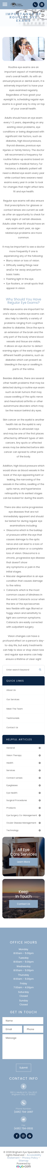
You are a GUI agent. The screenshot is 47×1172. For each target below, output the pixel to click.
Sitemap (23, 1160)
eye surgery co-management (21, 815)
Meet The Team (14, 708)
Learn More (23, 861)
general (10, 747)
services (10, 770)
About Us (11, 690)
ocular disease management (21, 822)
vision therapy (14, 755)
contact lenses (14, 777)
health (9, 762)
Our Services (12, 699)
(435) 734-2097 (23, 1111)
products (11, 807)
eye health (11, 792)
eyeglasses (12, 785)
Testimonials (12, 718)
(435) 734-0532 (23, 1128)
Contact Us (12, 727)
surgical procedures (16, 800)
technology (12, 830)
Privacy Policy (30, 1157)
